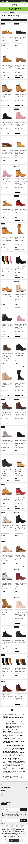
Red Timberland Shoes (7, 776)
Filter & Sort (14, 20)
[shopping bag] (25, 5)
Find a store (4, 818)
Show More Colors (5, 43)
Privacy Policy (7, 833)
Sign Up (4, 804)
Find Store (23, 820)
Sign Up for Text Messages (7, 807)
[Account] (21, 4)
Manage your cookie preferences (13, 829)
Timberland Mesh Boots (15, 777)
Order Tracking (5, 1)
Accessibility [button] (23, 1)
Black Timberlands (6, 777)
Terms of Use (20, 813)
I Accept (14, 840)
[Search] (7, 5)
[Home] (14, 5)
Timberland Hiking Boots (17, 776)
